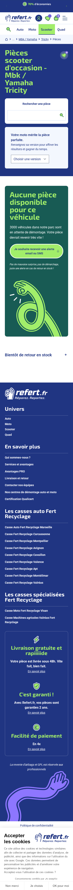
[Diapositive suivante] (66, 6)
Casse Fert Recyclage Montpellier (26, 541)
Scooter (10, 429)
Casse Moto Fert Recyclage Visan (26, 610)
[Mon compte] (38, 18)
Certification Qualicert (19, 499)
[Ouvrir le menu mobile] (65, 18)
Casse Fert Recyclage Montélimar (26, 575)
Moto (8, 424)
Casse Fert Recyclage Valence (24, 562)
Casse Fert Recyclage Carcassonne (27, 534)
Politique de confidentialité (36, 825)
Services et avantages (19, 464)
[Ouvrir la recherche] (10, 29)
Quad (8, 435)
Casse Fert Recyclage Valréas (24, 582)
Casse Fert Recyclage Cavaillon (25, 555)
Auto (8, 418)
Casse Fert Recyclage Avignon (24, 548)
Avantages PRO (15, 471)
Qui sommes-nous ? (17, 457)
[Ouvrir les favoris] (48, 18)
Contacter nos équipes (19, 485)
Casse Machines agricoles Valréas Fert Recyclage (30, 620)
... (13, 39)
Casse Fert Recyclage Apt (21, 569)
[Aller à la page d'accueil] (18, 18)
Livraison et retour (17, 478)
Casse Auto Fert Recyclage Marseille (28, 527)
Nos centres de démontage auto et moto (31, 492)
